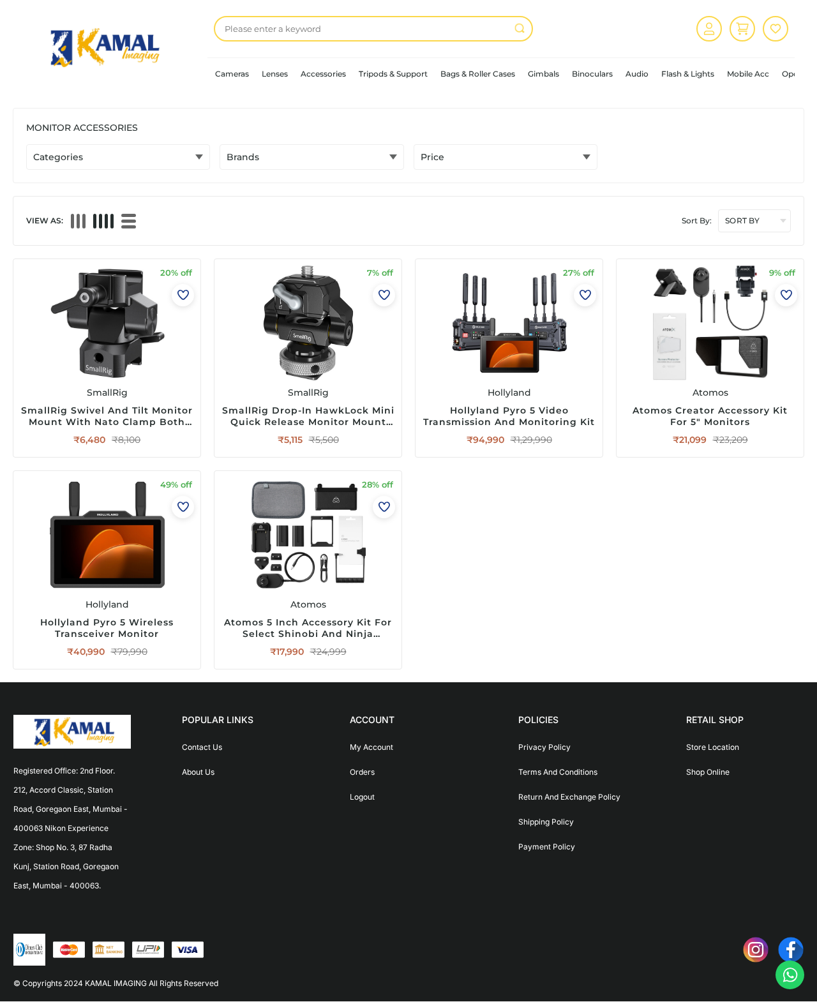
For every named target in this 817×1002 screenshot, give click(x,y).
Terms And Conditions (557, 772)
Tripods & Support (393, 74)
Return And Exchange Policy (569, 797)
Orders (362, 772)
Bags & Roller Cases (477, 74)
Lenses (275, 74)
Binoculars (592, 74)
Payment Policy (546, 846)
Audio (637, 74)
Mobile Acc (748, 74)
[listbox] (373, 28)
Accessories (323, 74)
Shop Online (708, 772)
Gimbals (543, 74)
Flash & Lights (687, 74)
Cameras (232, 74)
